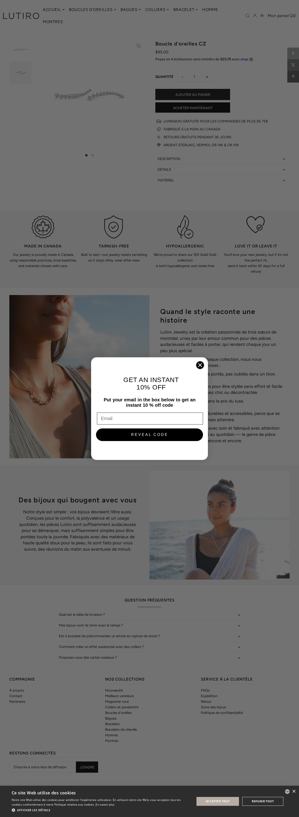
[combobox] (287, 791)
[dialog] (149, 801)
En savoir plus (105, 805)
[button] (100, 810)
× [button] (293, 791)
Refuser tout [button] (263, 801)
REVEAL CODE (149, 435)
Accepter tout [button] (218, 801)
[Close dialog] (200, 365)
